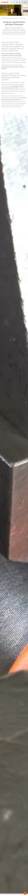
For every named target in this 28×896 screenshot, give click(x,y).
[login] (19, 2)
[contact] (14, 2)
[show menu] (25, 2)
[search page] (11, 2)
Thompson (23, 18)
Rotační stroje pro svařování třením (10, 18)
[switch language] (17, 2)
